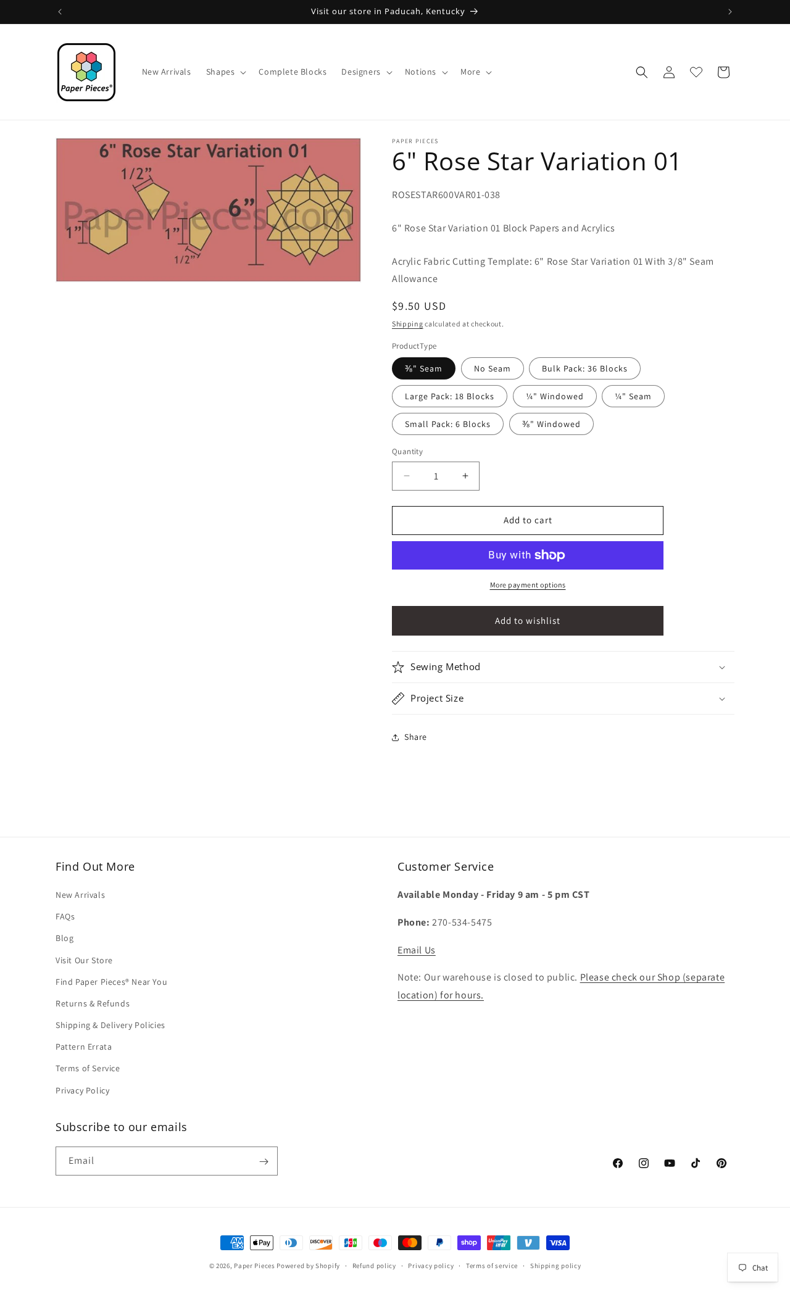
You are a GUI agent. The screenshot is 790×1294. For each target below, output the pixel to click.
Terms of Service (88, 1068)
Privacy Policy (82, 1090)
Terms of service (492, 1265)
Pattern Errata (84, 1047)
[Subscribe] (263, 1161)
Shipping (407, 323)
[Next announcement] (730, 11)
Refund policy (374, 1265)
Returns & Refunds (93, 1003)
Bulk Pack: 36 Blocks (585, 368)
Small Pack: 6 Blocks (448, 423)
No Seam (492, 368)
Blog (64, 938)
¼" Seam (633, 396)
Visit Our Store (84, 960)
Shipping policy (555, 1265)
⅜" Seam (424, 368)
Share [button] (415, 736)
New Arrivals (80, 894)
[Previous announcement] (59, 11)
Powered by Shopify (308, 1265)
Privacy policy (431, 1265)
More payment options (528, 584)
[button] (225, 72)
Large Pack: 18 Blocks (449, 396)
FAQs (65, 917)
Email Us (416, 950)
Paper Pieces (254, 1265)
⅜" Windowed (551, 423)
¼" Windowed (555, 396)
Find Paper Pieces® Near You (111, 981)
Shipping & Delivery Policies (110, 1025)
